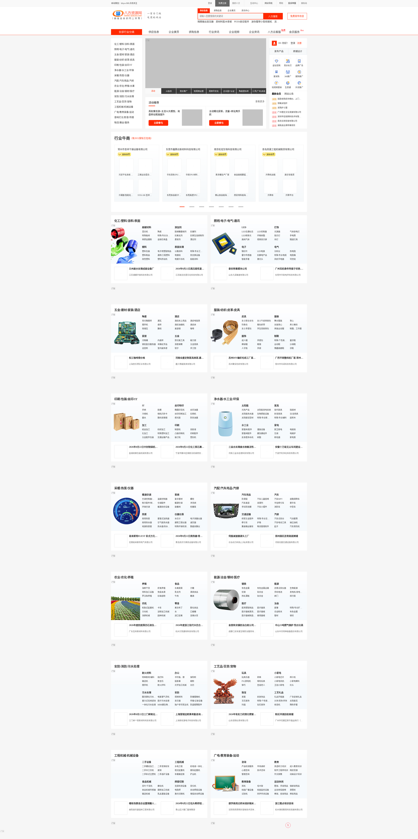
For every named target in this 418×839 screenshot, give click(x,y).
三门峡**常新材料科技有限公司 (142, 720)
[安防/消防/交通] (125, 689)
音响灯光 (118, 117)
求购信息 (194, 32)
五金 (116, 54)
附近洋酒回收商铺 (284, 714)
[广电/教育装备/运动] (225, 778)
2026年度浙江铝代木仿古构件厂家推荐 (195, 625)
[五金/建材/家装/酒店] (125, 333)
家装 (127, 54)
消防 (122, 96)
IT (131, 65)
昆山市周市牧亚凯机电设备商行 (182, 149)
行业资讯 (214, 32)
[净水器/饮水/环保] (225, 422)
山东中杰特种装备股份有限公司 (289, 631)
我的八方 (236, 3)
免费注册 (222, 3)
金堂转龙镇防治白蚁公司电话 (243, 625)
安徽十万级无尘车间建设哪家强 (291, 447)
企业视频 (234, 32)
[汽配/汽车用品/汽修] (225, 511)
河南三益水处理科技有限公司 (241, 453)
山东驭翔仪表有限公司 (238, 720)
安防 (116, 96)
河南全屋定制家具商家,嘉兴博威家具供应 (196, 358)
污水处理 (129, 96)
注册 (299, 43)
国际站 (304, 3)
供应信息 (154, 32)
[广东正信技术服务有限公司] (259, 389)
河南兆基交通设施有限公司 (287, 542)
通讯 (132, 49)
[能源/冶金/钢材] (225, 600)
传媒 (131, 117)
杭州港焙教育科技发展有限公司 (289, 810)
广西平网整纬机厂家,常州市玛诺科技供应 (296, 358)
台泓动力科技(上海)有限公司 (241, 542)
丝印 (127, 65)
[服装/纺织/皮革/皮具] (225, 333)
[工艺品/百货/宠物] (225, 689)
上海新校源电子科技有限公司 (188, 720)
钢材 (127, 91)
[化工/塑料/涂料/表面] (125, 244)
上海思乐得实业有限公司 (140, 364)
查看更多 (260, 101)
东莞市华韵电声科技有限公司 (288, 275)
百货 (124, 101)
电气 (127, 49)
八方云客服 (274, 32)
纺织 (122, 60)
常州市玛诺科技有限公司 (286, 364)
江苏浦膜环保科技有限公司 (141, 275)
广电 (116, 112)
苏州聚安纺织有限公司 (238, 364)
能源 (116, 91)
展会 (122, 122)
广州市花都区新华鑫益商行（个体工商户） (293, 720)
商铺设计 (297, 51)
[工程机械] (125, 778)
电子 (122, 49)
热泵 (122, 75)
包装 (122, 65)
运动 (131, 112)
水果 (132, 86)
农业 (116, 86)
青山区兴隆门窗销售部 (185, 810)
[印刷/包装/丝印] (125, 422)
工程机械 (118, 107)
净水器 (117, 70)
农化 (122, 86)
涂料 (127, 44)
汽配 (116, 80)
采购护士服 (279, 108)
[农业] (125, 600)
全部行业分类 (126, 32)
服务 (127, 122)
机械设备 (128, 107)
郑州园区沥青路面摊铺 (286, 536)
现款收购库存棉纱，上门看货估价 (287, 99)
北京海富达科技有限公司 (226, 149)
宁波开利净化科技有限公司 (287, 453)
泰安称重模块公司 (238, 269)
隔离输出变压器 (206, 21)
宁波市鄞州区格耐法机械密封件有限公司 (193, 453)
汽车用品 (124, 80)
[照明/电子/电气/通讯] (225, 244)
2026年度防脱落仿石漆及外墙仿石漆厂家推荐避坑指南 (156, 625)
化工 (116, 44)
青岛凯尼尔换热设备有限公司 (188, 542)
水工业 (125, 70)
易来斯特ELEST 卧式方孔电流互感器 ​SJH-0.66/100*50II (157, 536)
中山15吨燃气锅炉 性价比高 (289, 625)
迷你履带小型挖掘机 (261, 21)
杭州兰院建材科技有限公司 (187, 631)
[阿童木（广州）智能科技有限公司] (159, 568)
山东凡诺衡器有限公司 (238, 275)
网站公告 (289, 94)
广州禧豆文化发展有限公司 (286, 112)
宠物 (129, 101)
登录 (210, 3)
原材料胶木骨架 (224, 21)
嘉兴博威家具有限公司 (185, 364)
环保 (131, 70)
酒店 (132, 54)
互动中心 (254, 3)
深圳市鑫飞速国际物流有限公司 (134, 149)
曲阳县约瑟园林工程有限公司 (141, 810)
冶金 (122, 91)
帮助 (281, 3)
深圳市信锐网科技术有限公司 (287, 116)
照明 (116, 49)
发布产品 (278, 51)
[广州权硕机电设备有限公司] (259, 300)
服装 (116, 60)
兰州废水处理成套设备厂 (141, 269)
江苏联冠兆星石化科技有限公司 (189, 275)
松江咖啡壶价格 (137, 358)
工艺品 (117, 101)
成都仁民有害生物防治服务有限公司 (244, 631)
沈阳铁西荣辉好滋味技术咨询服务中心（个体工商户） (252, 810)
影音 (126, 117)
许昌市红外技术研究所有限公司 (278, 149)
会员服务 (294, 32)
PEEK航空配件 (241, 21)
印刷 (116, 65)
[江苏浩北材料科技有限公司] (259, 478)
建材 (122, 54)
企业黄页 (174, 32)
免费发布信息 (297, 16)
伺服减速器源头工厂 (239, 536)
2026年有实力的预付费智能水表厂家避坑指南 (251, 714)
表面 (132, 44)
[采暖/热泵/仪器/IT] (125, 511)
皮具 (132, 60)
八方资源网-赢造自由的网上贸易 (137, 14)
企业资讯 (254, 32)
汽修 (131, 80)
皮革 (127, 60)
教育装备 (124, 112)
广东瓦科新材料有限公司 (140, 631)
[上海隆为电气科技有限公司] (259, 568)
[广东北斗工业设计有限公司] (159, 389)
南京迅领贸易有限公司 (284, 121)
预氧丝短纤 (279, 103)
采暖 (116, 75)
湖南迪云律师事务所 (283, 125)
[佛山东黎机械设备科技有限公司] (159, 300)
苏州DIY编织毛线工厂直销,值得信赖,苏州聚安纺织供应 (256, 358)
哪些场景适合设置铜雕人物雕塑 (145, 803)
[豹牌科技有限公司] (159, 478)
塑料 (122, 44)
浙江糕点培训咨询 (284, 803)
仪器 (127, 75)
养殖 (127, 86)
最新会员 (276, 94)
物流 (116, 122)
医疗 (132, 91)
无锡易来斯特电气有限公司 (141, 542)
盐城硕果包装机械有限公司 (141, 453)
